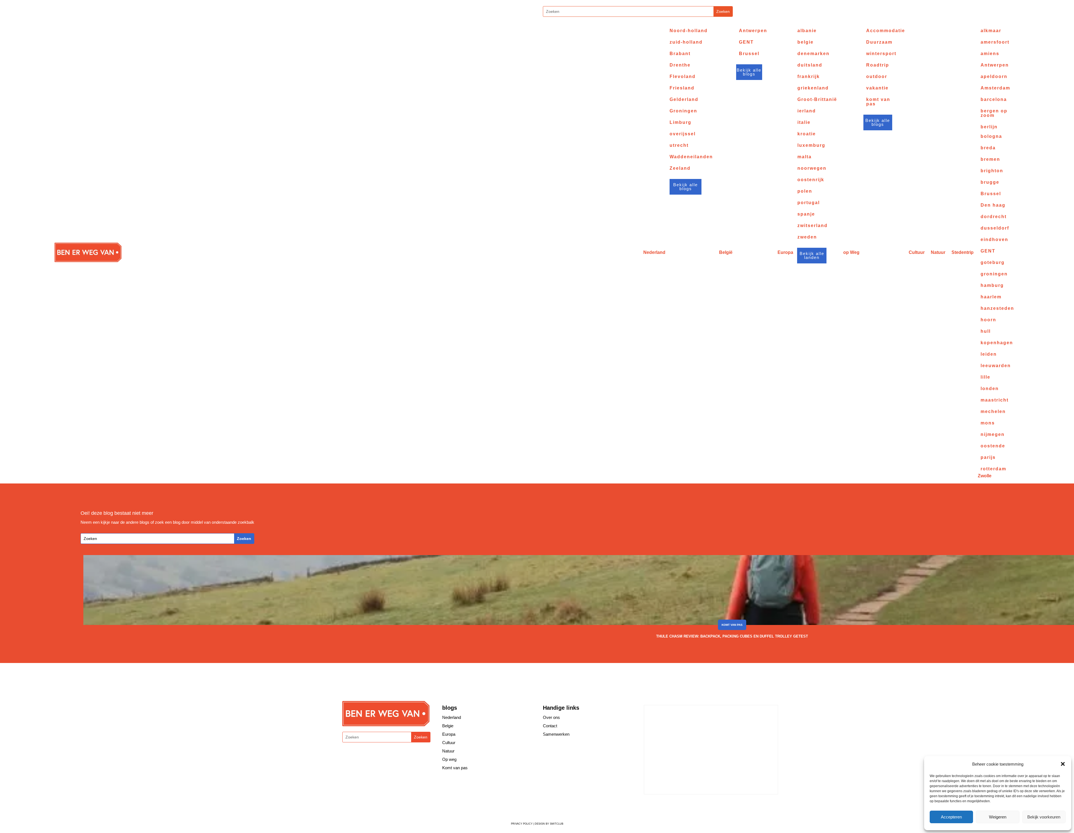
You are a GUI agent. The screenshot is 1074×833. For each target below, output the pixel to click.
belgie (805, 42)
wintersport (881, 53)
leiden (989, 354)
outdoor (876, 76)
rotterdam (993, 469)
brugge (990, 182)
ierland (806, 111)
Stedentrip (962, 252)
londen (990, 388)
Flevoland (683, 76)
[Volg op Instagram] (525, 12)
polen (804, 191)
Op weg (449, 759)
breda (988, 148)
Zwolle (984, 476)
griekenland (813, 88)
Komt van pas (732, 624)
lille (985, 377)
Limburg (680, 122)
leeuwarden (996, 366)
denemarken (813, 53)
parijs (988, 457)
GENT (746, 42)
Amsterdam (995, 88)
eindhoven (994, 239)
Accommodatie (885, 31)
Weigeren (997, 817)
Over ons (551, 717)
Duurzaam (879, 42)
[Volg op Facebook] (671, 807)
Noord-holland (689, 31)
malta (804, 157)
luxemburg (811, 145)
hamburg (992, 285)
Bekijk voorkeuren (1043, 817)
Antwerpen (753, 31)
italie (804, 122)
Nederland (654, 252)
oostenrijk (810, 180)
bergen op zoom (994, 113)
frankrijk (808, 76)
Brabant (680, 53)
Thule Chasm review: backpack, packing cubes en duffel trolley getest (732, 636)
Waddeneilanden (691, 157)
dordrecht (994, 216)
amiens (990, 53)
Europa (785, 252)
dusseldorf (995, 228)
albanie (807, 31)
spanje (806, 214)
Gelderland (684, 99)
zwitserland (812, 225)
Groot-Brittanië (817, 99)
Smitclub (556, 823)
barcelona (994, 99)
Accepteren (951, 817)
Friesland (682, 88)
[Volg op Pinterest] (693, 807)
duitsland (809, 65)
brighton (992, 171)
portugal (808, 202)
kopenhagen (997, 343)
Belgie (447, 725)
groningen (994, 274)
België (726, 252)
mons (988, 423)
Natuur (938, 252)
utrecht (679, 145)
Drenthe (680, 65)
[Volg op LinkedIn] (705, 807)
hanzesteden (997, 308)
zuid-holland (686, 42)
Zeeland (680, 168)
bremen (990, 159)
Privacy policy (522, 823)
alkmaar (991, 31)
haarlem (991, 297)
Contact (550, 725)
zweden (807, 237)
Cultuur (917, 252)
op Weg (851, 252)
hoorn (988, 320)
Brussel (749, 53)
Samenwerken (556, 734)
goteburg (993, 262)
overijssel (683, 134)
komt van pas (878, 101)
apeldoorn (994, 76)
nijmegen (993, 434)
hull (986, 331)
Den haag (993, 205)
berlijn (989, 127)
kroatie (806, 134)
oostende (993, 446)
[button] (1063, 764)
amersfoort (995, 42)
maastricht (995, 400)
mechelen (993, 411)
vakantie (877, 88)
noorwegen (811, 168)
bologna (991, 136)
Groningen (683, 111)
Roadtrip (877, 65)
